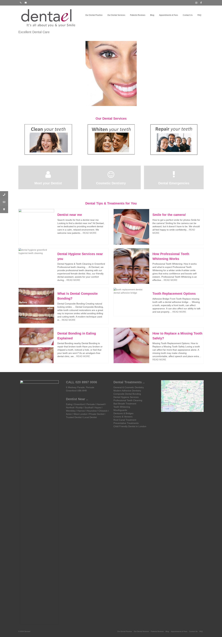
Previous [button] (21, 140)
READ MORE (89, 233)
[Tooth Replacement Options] (131, 291)
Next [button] (201, 140)
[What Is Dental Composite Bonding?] (36, 305)
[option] (111, 73)
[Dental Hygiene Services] (48, 139)
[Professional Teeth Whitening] (111, 139)
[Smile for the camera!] (131, 227)
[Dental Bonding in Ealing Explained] (36, 345)
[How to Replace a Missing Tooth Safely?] (131, 345)
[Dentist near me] (36, 227)
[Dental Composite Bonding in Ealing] (174, 139)
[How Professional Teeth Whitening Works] (131, 266)
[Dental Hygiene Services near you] (36, 251)
